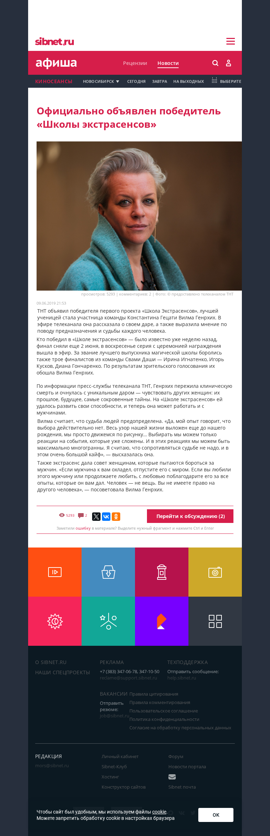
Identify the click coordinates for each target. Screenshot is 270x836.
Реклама (112, 662)
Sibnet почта (182, 787)
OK (216, 815)
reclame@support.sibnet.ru (128, 678)
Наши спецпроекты (62, 672)
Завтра (159, 81)
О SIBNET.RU (51, 662)
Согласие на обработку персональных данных (180, 727)
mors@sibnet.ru (52, 765)
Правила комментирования (159, 702)
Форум (176, 756)
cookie (159, 812)
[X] (96, 516)
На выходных (188, 81)
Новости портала (187, 766)
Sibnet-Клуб (114, 766)
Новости (168, 63)
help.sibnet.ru (181, 678)
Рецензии (135, 63)
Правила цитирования (153, 694)
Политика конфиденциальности (164, 719)
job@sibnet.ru (114, 715)
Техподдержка (187, 662)
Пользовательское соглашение (163, 711)
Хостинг (110, 777)
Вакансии (114, 693)
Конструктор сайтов (124, 787)
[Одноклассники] (116, 516)
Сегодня (136, 81)
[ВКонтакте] (106, 516)
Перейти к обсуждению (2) (190, 516)
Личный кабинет (120, 756)
